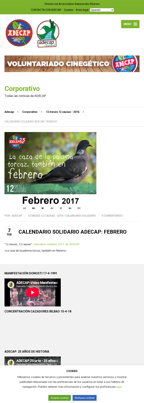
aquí (119, 386)
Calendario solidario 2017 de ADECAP (56, 244)
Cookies (68, 9)
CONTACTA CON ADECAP (46, 9)
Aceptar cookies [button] (60, 397)
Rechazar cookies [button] (84, 397)
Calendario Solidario (80, 215)
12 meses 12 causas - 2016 (45, 215)
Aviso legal (82, 9)
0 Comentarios (112, 215)
